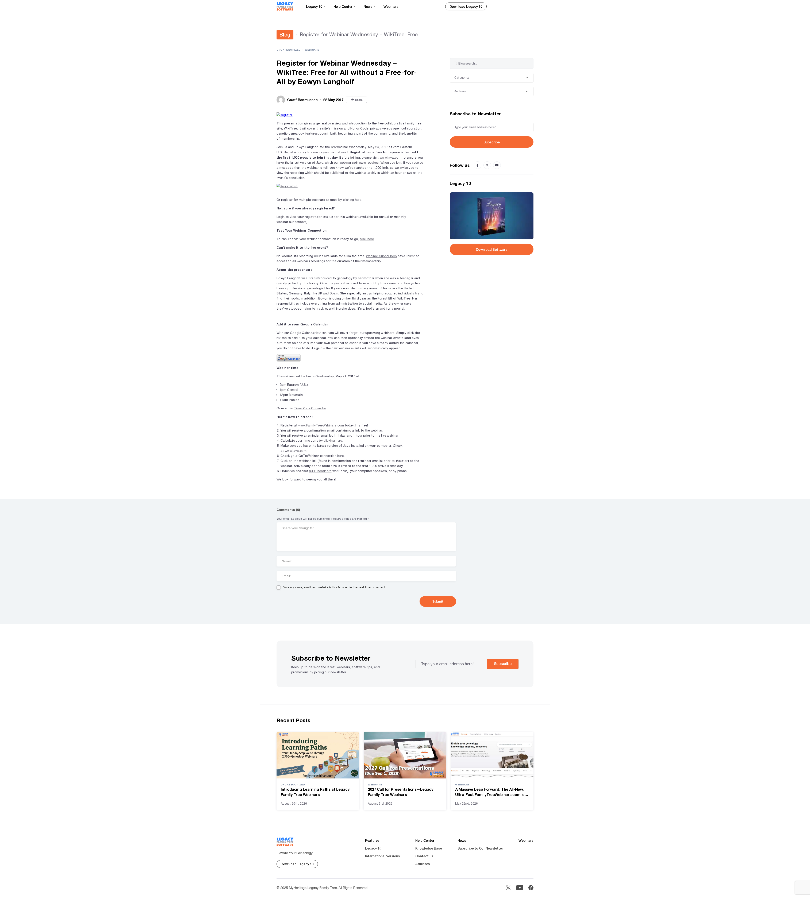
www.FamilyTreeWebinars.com (321, 425)
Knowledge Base (428, 848)
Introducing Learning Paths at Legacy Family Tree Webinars (315, 792)
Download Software (491, 249)
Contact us (424, 856)
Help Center (424, 840)
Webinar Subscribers (381, 256)
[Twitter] (487, 165)
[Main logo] (285, 6)
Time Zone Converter (310, 408)
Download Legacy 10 (466, 6)
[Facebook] (477, 165)
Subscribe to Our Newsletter (480, 848)
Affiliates (422, 864)
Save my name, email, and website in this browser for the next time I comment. (334, 587)
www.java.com (390, 157)
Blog (284, 34)
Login (281, 217)
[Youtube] (497, 165)
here (340, 455)
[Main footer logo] (285, 842)
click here (367, 239)
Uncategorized (289, 49)
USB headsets (321, 471)
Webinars (390, 6)
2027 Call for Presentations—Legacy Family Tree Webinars (400, 792)
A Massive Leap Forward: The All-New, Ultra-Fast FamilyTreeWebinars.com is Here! (489, 792)
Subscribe (491, 142)
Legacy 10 (373, 848)
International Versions (382, 856)
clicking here (352, 199)
